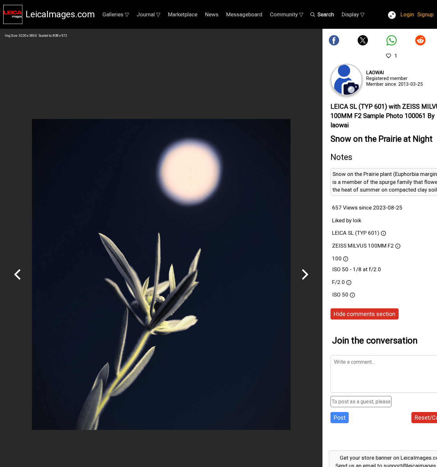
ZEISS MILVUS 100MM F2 (363, 245)
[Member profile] (346, 80)
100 (337, 258)
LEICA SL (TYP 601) (355, 233)
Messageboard (244, 14)
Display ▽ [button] (353, 14)
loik (357, 220)
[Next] (304, 282)
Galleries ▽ (115, 14)
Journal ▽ (148, 14)
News (212, 14)
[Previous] (17, 282)
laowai (375, 72)
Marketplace (182, 14)
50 (346, 294)
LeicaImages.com (60, 14)
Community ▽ (286, 14)
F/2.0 (338, 282)
